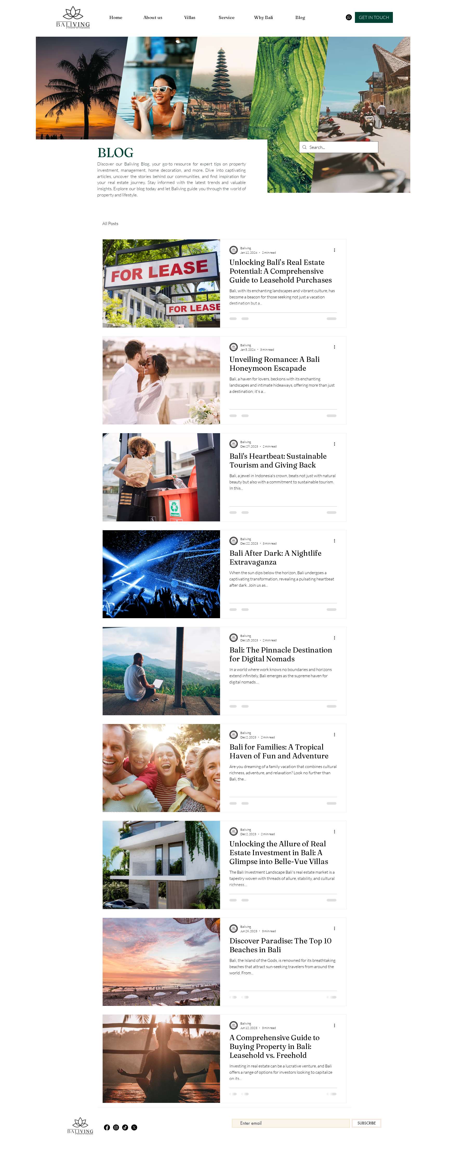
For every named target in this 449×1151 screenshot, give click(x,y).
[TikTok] (125, 1127)
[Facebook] (107, 1127)
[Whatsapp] (349, 17)
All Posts (110, 223)
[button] (374, 17)
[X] (134, 1127)
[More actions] (336, 250)
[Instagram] (116, 1127)
